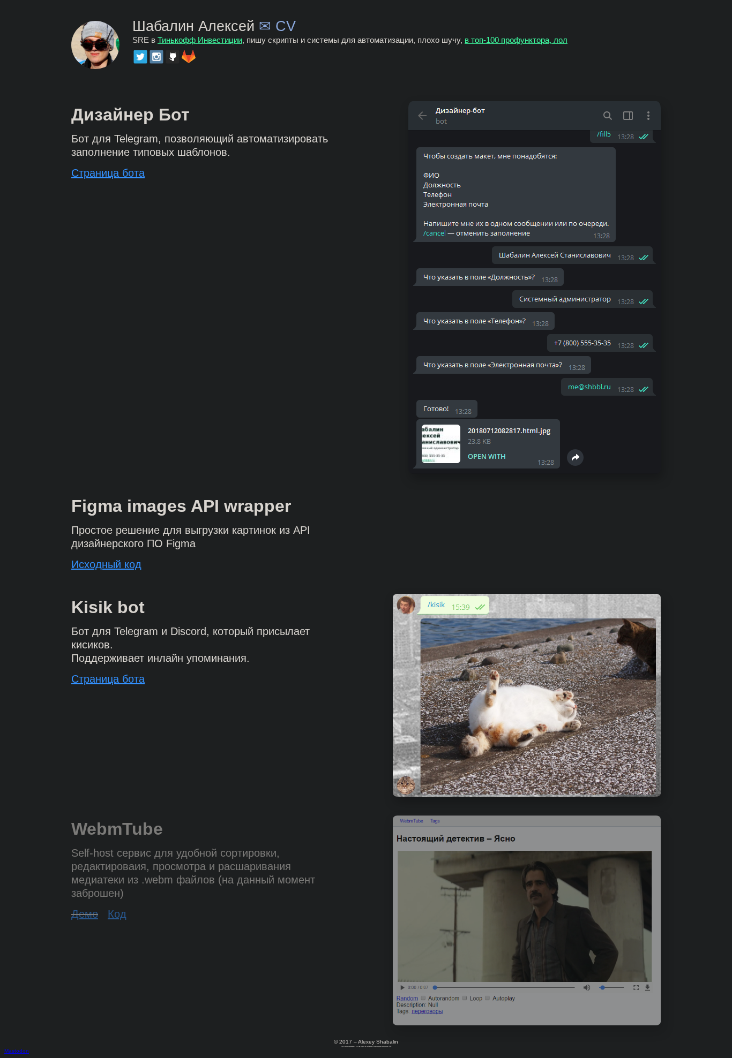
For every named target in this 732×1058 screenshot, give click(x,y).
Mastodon (16, 1051)
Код (117, 914)
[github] (173, 57)
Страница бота (108, 173)
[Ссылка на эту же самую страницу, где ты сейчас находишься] (95, 43)
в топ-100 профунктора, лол (516, 40)
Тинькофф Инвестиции (200, 40)
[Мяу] (527, 793)
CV (285, 26)
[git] (189, 57)
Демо (84, 914)
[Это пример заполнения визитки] (534, 470)
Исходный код (106, 564)
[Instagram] (156, 57)
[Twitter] (140, 57)
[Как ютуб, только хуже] (527, 1022)
